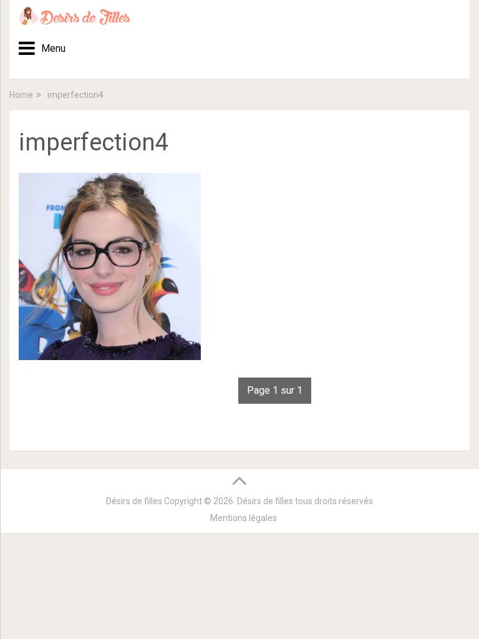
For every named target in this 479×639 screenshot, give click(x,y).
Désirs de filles (134, 501)
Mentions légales (243, 518)
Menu (49, 48)
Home (21, 95)
